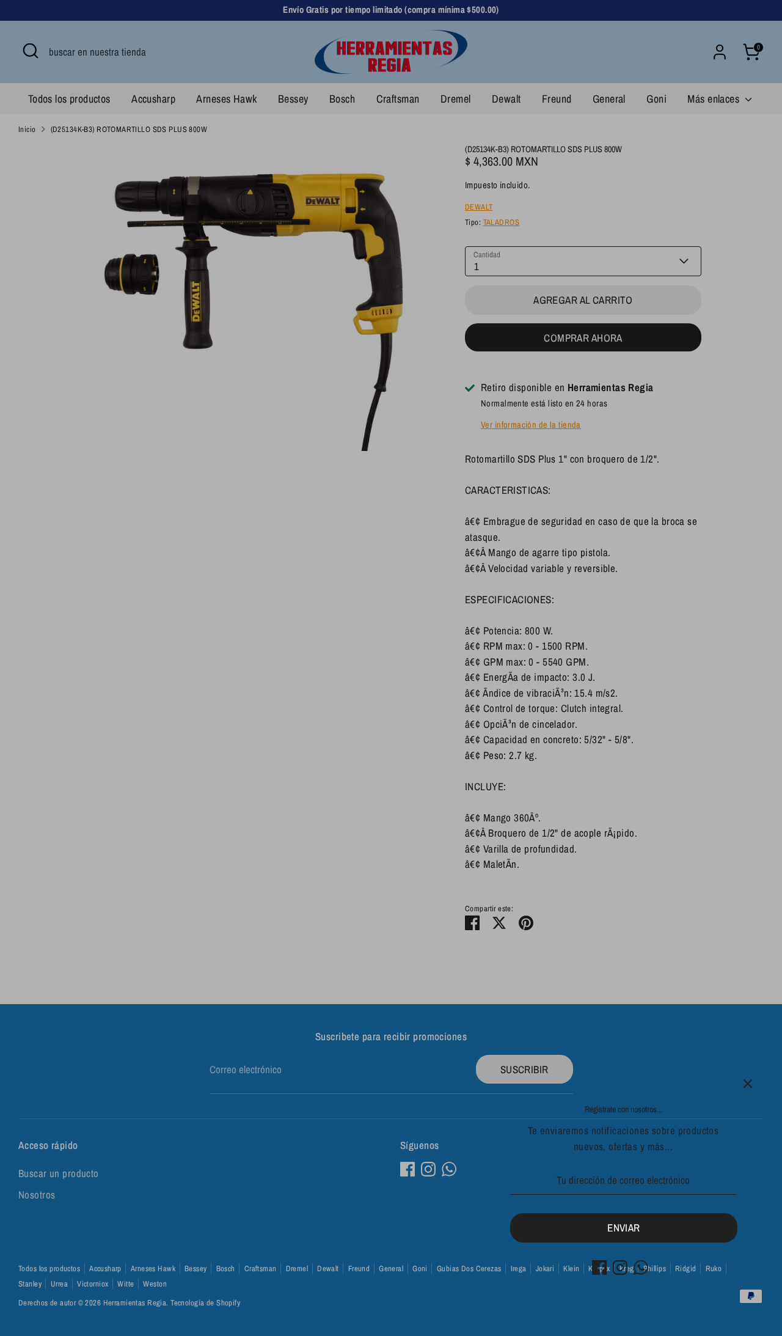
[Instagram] (620, 1267)
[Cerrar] (747, 1083)
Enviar (623, 1227)
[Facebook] (599, 1267)
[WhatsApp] (641, 1267)
